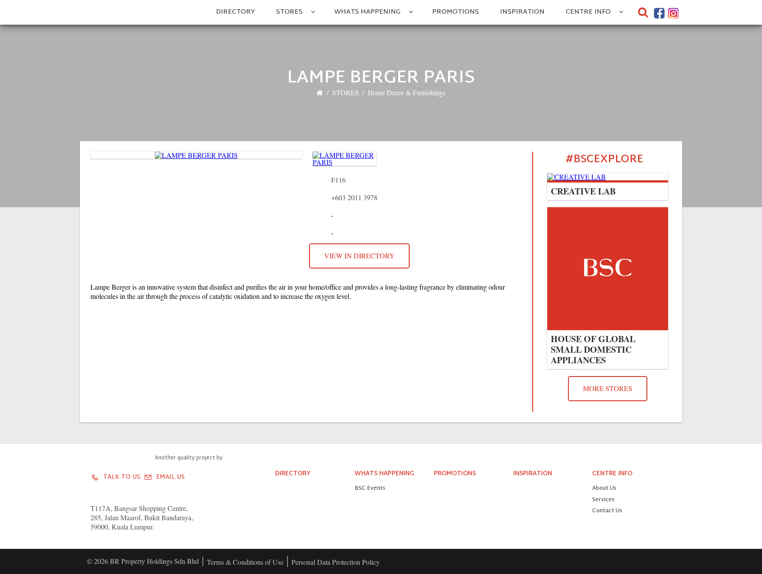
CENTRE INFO (588, 12)
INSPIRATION (522, 12)
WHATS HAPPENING (367, 12)
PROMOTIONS (455, 12)
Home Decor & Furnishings (406, 92)
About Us (604, 488)
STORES (289, 12)
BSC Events (370, 488)
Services (603, 500)
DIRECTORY (235, 12)
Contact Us (607, 511)
